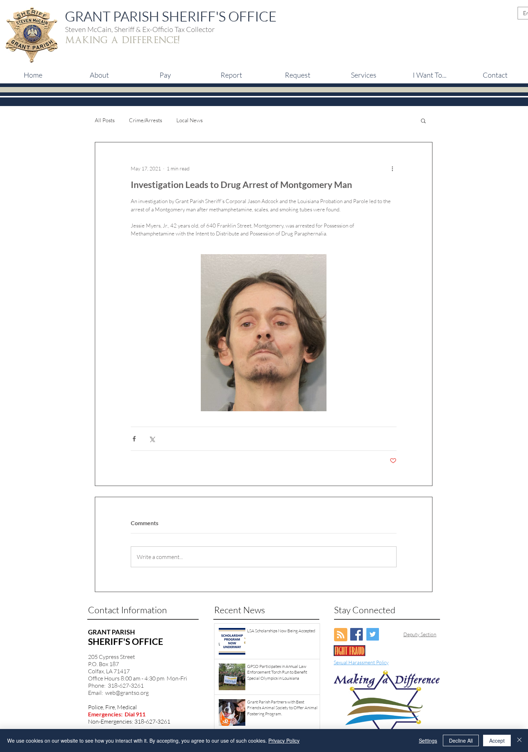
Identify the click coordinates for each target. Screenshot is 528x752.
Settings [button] (428, 740)
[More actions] (392, 168)
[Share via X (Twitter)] (151, 438)
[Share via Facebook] (134, 438)
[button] (165, 75)
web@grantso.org (127, 692)
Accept (497, 740)
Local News (189, 120)
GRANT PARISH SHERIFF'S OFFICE (171, 16)
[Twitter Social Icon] (372, 634)
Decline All (461, 740)
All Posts (105, 120)
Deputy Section (419, 634)
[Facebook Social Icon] (356, 634)
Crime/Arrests (145, 120)
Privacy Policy (284, 740)
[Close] (519, 740)
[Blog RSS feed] (340, 635)
